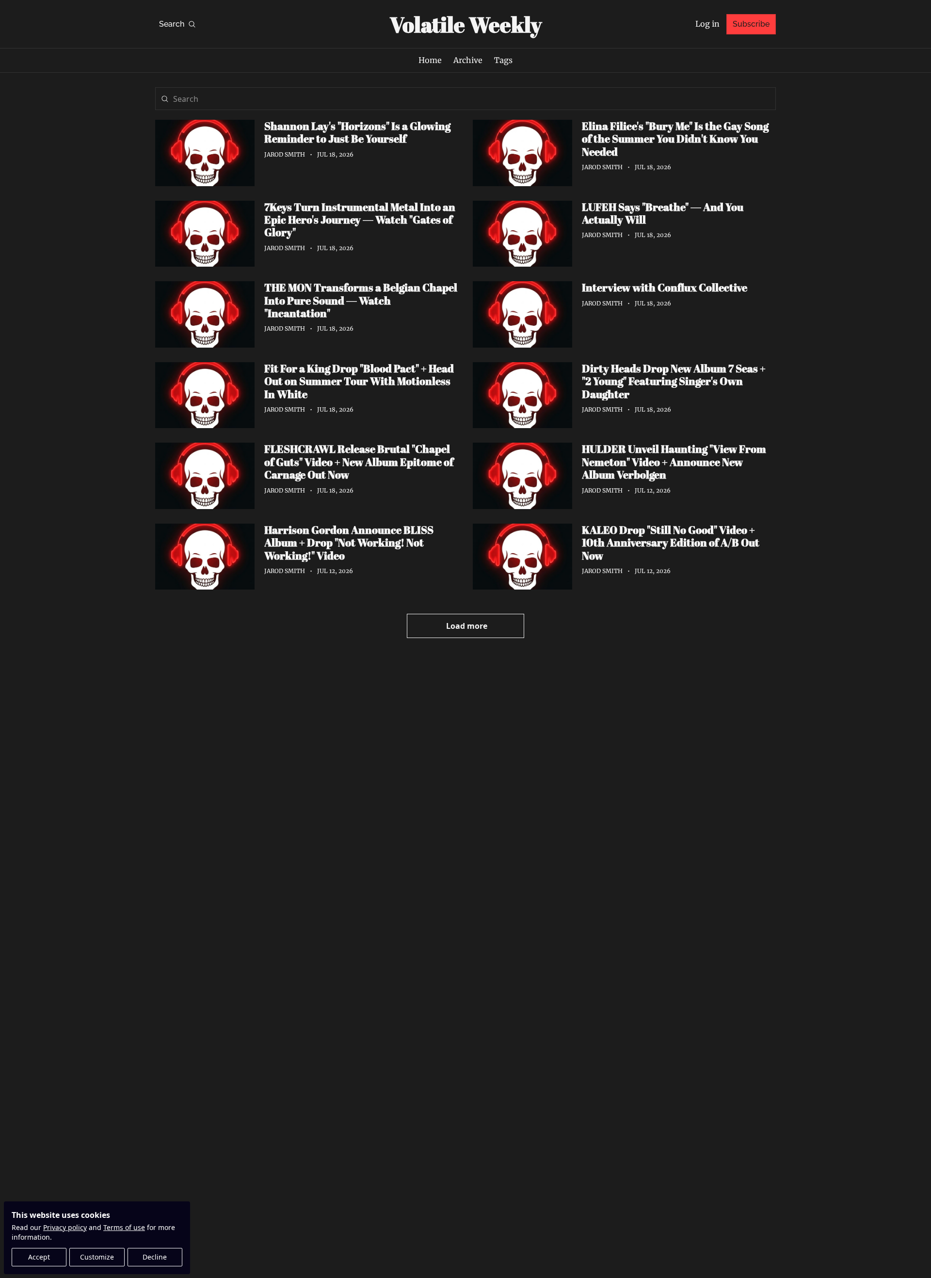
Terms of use (124, 1227)
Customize (97, 1257)
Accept (39, 1257)
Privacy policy (65, 1227)
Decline (155, 1257)
